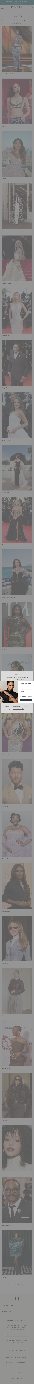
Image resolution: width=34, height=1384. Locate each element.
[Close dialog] (33, 681)
